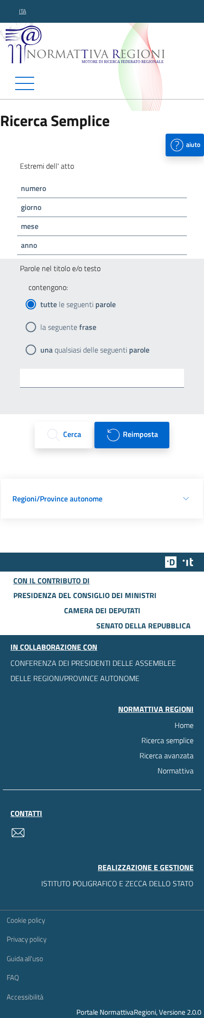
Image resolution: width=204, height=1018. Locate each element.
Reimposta (139, 434)
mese (29, 226)
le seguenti (78, 304)
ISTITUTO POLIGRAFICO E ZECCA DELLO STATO (117, 883)
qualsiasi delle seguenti (94, 349)
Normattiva (176, 770)
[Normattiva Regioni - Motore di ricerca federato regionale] (104, 44)
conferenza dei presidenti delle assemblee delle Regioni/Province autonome (93, 670)
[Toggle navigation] (102, 83)
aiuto (192, 144)
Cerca (71, 434)
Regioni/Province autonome (57, 498)
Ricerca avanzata (166, 755)
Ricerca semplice (167, 740)
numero (33, 188)
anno (29, 245)
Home (184, 725)
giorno (31, 207)
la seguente (68, 327)
